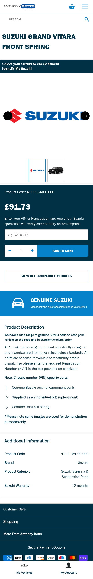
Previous (7, 115)
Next (85, 115)
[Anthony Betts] (19, 6)
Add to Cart (63, 250)
